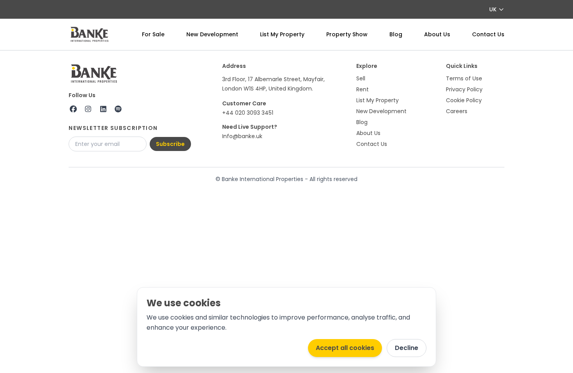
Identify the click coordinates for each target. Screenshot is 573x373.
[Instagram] (88, 109)
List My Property (282, 34)
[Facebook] (73, 109)
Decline (406, 347)
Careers (456, 111)
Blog (395, 34)
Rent (362, 89)
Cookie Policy (464, 100)
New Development (212, 34)
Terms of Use (464, 78)
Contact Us (488, 34)
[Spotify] (118, 109)
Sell (360, 78)
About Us (437, 34)
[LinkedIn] (103, 109)
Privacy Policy (464, 89)
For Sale (153, 34)
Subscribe (170, 144)
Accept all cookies (345, 347)
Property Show (347, 34)
